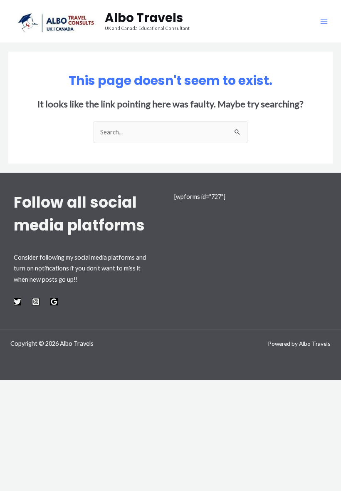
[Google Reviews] (54, 301)
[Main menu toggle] (324, 21)
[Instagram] (36, 301)
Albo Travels (144, 17)
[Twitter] (17, 301)
